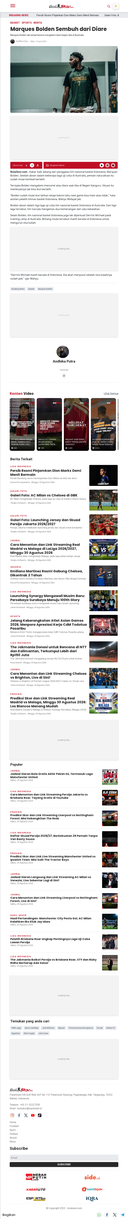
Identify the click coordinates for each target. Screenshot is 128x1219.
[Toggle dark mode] (116, 6)
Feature (14, 1133)
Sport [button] (13, 1130)
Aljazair (61, 1028)
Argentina (16, 1033)
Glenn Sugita (29, 1033)
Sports (27, 22)
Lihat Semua (111, 393)
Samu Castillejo (31, 1028)
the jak (100, 1028)
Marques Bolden (45, 289)
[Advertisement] (64, 137)
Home (13, 1122)
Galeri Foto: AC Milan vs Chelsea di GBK (102, 15)
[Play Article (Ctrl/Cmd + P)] (102, 165)
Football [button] (14, 1126)
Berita (38, 22)
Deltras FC (110, 1028)
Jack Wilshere (48, 1028)
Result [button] (13, 1137)
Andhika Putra (22, 41)
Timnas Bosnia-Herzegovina (81, 1028)
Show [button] (13, 1141)
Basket (15, 22)
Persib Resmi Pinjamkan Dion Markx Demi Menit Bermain (43, 15)
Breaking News (18, 289)
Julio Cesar (43, 1033)
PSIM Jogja (16, 1028)
